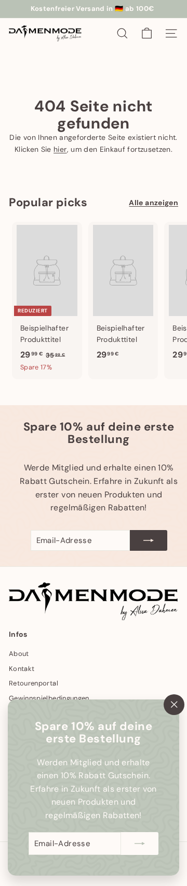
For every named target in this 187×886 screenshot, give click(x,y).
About (19, 653)
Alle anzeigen (153, 202)
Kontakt (21, 668)
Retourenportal (33, 683)
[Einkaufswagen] (147, 33)
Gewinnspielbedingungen (49, 698)
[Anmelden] (139, 843)
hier (60, 149)
